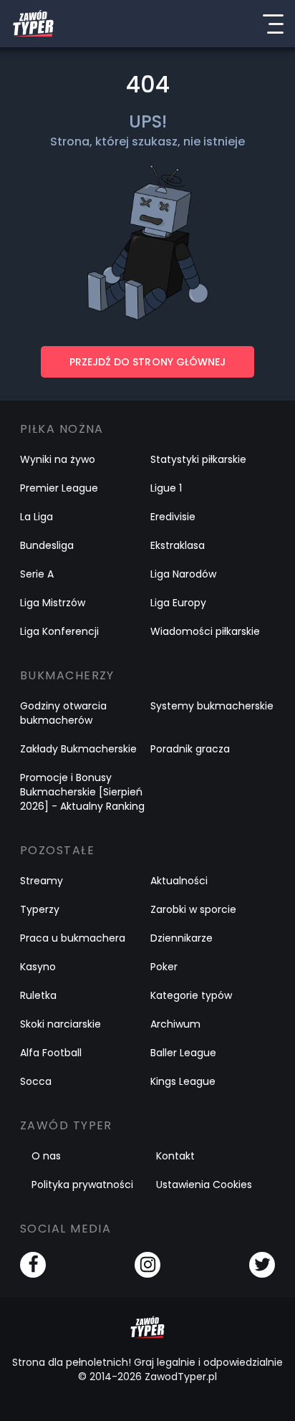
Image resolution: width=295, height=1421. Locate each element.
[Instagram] (147, 1265)
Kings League (183, 1081)
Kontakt (175, 1156)
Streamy (41, 881)
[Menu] (273, 23)
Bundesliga (47, 545)
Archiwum (175, 1024)
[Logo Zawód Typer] (33, 23)
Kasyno (38, 967)
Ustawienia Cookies (204, 1184)
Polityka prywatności (82, 1184)
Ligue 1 (166, 488)
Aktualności (179, 881)
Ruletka (38, 995)
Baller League (183, 1053)
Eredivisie (172, 516)
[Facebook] (33, 1265)
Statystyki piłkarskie (198, 459)
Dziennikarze (181, 938)
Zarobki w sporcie (193, 909)
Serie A (37, 574)
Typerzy (39, 909)
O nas (46, 1156)
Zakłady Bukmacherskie (78, 749)
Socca (36, 1081)
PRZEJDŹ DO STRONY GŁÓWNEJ (147, 362)
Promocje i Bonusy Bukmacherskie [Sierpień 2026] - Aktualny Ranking (82, 791)
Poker (164, 967)
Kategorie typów (191, 995)
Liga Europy (178, 602)
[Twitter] (262, 1265)
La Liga (36, 516)
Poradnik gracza (190, 749)
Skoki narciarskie (60, 1024)
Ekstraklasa (177, 545)
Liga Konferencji (59, 631)
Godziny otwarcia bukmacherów (63, 713)
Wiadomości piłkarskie (205, 631)
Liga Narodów (183, 574)
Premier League (59, 488)
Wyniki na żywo (57, 459)
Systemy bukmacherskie (212, 706)
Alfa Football (51, 1053)
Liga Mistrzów (52, 602)
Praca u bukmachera (72, 938)
